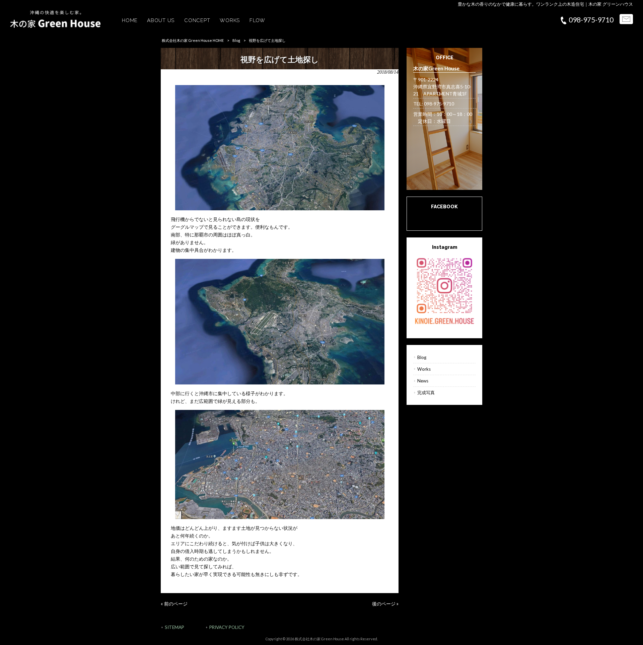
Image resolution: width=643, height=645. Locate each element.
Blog (236, 40)
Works (424, 369)
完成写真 (426, 392)
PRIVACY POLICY (226, 627)
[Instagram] (444, 290)
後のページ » (385, 603)
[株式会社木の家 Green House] (55, 26)
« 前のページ (174, 603)
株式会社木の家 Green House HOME (193, 40)
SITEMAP (174, 627)
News (422, 380)
